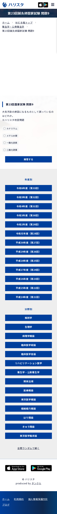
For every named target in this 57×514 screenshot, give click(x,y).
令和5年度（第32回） (28, 197)
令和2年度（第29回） (28, 224)
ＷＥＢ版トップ (24, 22)
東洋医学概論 (28, 399)
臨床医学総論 (28, 345)
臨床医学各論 (28, 354)
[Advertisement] (28, 62)
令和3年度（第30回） (28, 215)
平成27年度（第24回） (28, 269)
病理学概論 (28, 336)
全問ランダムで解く (28, 448)
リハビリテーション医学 (28, 363)
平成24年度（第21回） (28, 297)
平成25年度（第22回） (28, 288)
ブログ (6, 504)
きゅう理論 (28, 426)
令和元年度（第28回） (28, 233)
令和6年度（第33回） (28, 188)
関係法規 (28, 381)
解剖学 (28, 317)
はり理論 (28, 417)
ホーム (6, 22)
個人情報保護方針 (38, 499)
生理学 (28, 327)
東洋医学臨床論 (28, 435)
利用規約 (19, 499)
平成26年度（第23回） (28, 279)
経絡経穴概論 (28, 408)
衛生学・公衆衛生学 (13, 26)
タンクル (36, 483)
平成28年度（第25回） (28, 260)
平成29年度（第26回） (28, 251)
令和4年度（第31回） (28, 206)
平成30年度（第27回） (28, 242)
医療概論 (28, 390)
